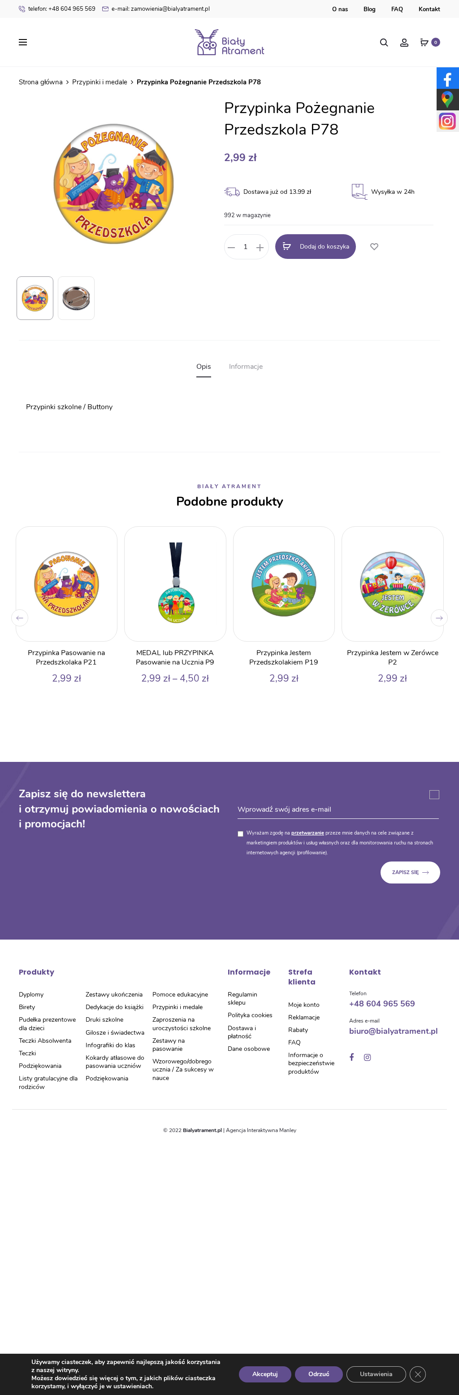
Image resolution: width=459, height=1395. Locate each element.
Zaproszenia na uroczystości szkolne (181, 1023)
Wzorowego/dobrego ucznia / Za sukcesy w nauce (183, 1069)
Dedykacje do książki (114, 1007)
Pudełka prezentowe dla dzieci (47, 1023)
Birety (27, 1007)
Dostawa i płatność (242, 1032)
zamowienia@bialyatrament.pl (161, 9)
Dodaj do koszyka (323, 247)
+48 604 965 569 (61, 9)
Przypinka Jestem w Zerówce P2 (392, 657)
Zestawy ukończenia (114, 994)
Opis (203, 367)
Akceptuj (265, 1374)
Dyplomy (31, 994)
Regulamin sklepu (242, 998)
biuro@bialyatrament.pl (393, 1031)
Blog (370, 9)
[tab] (203, 366)
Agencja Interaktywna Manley (261, 1130)
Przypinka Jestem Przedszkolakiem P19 (283, 657)
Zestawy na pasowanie (168, 1044)
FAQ (397, 9)
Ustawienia (376, 1374)
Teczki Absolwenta (45, 1040)
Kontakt (429, 9)
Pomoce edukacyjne (180, 994)
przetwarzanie (307, 833)
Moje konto (304, 1005)
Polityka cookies (250, 1015)
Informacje (246, 367)
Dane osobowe (249, 1049)
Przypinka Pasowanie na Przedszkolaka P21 (66, 657)
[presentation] (19, 617)
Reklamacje (304, 1017)
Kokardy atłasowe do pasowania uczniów (115, 1062)
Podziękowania (40, 1066)
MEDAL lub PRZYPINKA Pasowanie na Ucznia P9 (175, 657)
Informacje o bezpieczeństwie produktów (311, 1063)
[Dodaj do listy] (373, 247)
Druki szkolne (104, 1019)
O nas (340, 9)
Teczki (27, 1053)
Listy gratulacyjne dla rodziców (48, 1082)
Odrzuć (318, 1374)
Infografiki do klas (110, 1045)
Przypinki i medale (99, 82)
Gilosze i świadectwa (115, 1032)
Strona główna (41, 82)
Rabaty (298, 1030)
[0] (424, 42)
